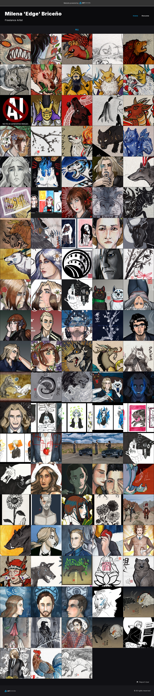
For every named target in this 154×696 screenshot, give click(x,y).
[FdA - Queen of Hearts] (77, 189)
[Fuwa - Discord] (107, 342)
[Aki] (107, 496)
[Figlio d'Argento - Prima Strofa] (138, 619)
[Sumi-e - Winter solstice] (46, 127)
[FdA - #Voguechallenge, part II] (138, 312)
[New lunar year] (15, 527)
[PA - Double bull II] (138, 189)
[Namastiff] (107, 557)
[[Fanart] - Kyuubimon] (138, 66)
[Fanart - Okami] (77, 127)
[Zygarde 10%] (77, 557)
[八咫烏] (46, 619)
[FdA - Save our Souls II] (138, 434)
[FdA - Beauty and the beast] (15, 127)
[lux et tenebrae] (15, 373)
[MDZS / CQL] (107, 189)
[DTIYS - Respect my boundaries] (15, 189)
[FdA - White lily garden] (46, 281)
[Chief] (46, 557)
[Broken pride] (138, 465)
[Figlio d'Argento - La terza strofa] (107, 588)
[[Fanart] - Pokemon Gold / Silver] (77, 35)
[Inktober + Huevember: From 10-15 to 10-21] (107, 404)
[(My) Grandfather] (138, 557)
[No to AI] (15, 97)
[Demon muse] (46, 496)
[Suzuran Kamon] (77, 250)
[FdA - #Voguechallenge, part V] (138, 281)
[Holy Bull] (138, 527)
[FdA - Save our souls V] (46, 219)
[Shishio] (15, 557)
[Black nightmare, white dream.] (138, 588)
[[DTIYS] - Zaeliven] (107, 35)
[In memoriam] (15, 496)
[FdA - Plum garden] (77, 312)
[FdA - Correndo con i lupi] (15, 250)
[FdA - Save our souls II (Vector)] (77, 281)
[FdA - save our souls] (15, 465)
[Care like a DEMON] (46, 465)
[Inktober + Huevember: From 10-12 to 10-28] (77, 404)
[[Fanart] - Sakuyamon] (77, 66)
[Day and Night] (77, 434)
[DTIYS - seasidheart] (138, 127)
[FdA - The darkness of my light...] (77, 219)
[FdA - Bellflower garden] (46, 342)
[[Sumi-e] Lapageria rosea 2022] (107, 97)
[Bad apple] (107, 527)
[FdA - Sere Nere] (107, 250)
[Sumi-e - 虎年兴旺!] (77, 158)
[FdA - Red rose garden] (15, 281)
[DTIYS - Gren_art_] (107, 127)
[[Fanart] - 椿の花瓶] (46, 35)
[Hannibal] (77, 527)
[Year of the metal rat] (46, 373)
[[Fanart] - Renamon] (107, 66)
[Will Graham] (77, 619)
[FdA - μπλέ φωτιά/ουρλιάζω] (46, 158)
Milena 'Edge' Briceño (33, 14)
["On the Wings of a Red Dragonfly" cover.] (138, 250)
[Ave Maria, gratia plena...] (15, 588)
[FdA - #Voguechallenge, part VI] (107, 281)
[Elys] (77, 649)
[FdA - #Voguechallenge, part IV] (15, 312)
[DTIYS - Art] (138, 158)
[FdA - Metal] (15, 649)
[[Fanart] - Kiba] (15, 66)
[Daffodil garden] (46, 250)
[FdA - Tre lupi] (107, 373)
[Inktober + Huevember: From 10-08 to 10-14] (138, 404)
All (77, 29)
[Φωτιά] (138, 373)
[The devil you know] (107, 434)
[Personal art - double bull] (15, 219)
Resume (145, 16)
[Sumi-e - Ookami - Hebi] (77, 97)
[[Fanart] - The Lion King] (138, 35)
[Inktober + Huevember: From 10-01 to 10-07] (15, 434)
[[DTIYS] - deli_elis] (46, 66)
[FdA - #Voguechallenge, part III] (46, 312)
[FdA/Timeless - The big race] (138, 496)
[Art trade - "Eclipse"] (77, 342)
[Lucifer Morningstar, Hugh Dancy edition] (77, 465)
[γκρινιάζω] (15, 404)
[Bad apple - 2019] (46, 434)
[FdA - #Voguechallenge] (15, 342)
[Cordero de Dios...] (77, 588)
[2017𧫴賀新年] (46, 649)
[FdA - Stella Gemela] (15, 158)
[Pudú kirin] (138, 97)
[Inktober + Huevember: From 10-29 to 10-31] (46, 404)
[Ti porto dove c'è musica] (46, 527)
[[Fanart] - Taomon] (46, 97)
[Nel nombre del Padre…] (46, 588)
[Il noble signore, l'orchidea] (77, 496)
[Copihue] (15, 619)
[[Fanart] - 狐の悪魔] (15, 35)
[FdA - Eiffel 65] (46, 189)
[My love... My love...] (107, 465)
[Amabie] (138, 342)
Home (135, 16)
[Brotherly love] (77, 373)
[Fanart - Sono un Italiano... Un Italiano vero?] (107, 219)
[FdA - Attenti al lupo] (107, 158)
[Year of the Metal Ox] (138, 219)
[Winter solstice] (107, 312)
